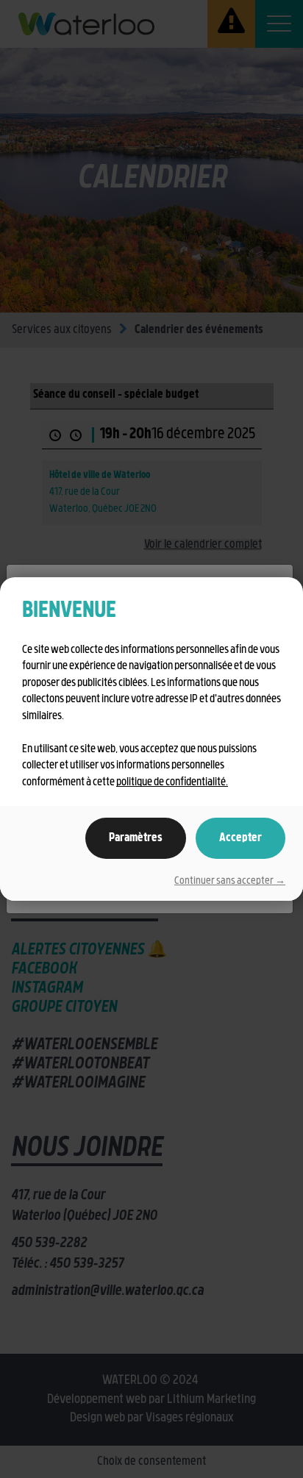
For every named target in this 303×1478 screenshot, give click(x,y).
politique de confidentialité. (172, 782)
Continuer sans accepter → (229, 881)
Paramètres (136, 838)
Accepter (240, 838)
